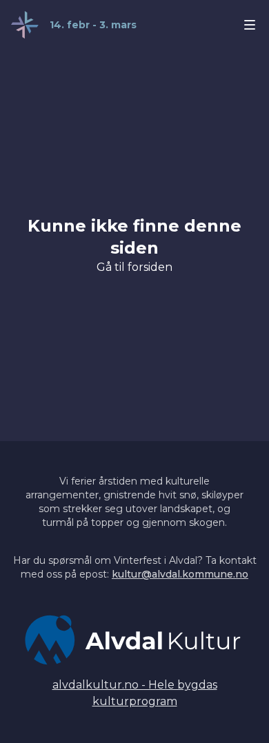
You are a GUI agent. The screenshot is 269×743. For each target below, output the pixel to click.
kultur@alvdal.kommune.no (180, 574)
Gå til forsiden (134, 267)
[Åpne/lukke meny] (249, 25)
